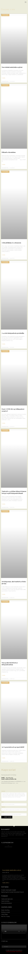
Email (2, 812)
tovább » (3, 78)
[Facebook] (2, 786)
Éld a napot (5, 829)
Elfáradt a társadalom (9, 152)
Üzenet (3, 791)
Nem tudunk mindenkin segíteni (12, 67)
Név (2, 802)
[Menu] (25, 2)
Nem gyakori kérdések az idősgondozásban (10, 663)
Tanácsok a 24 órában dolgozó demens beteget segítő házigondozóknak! (14, 492)
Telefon (3, 807)
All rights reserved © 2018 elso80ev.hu (14, 950)
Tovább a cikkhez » (6, 882)
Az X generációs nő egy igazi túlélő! (13, 747)
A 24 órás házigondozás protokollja (13, 333)
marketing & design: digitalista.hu (14, 951)
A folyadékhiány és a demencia (11, 243)
